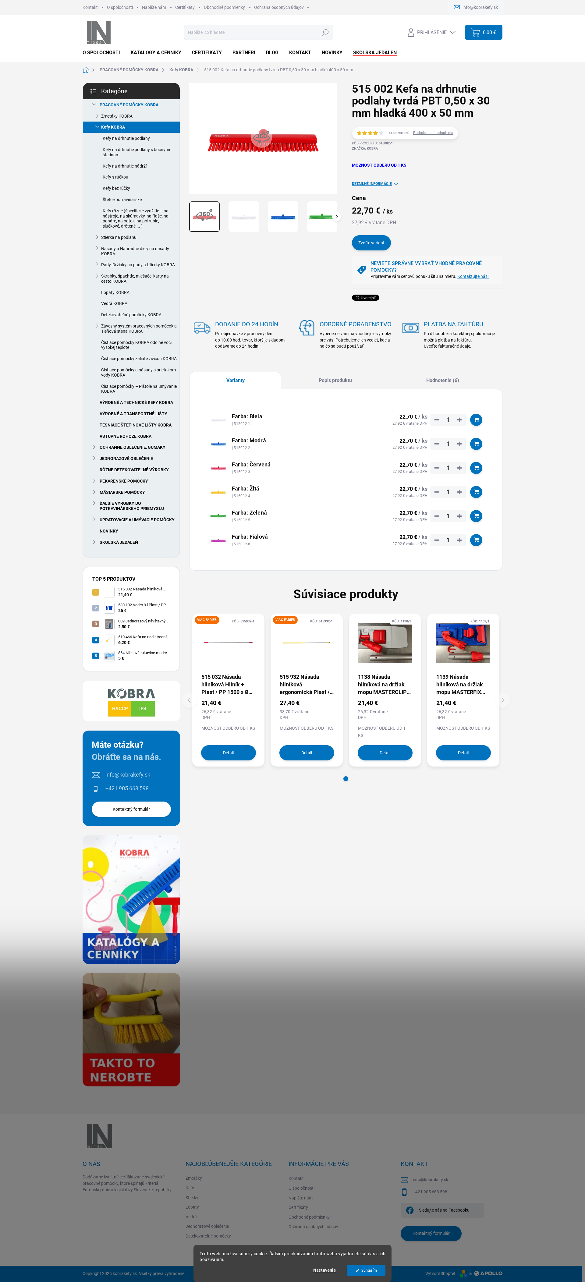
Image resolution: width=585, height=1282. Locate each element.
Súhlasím (369, 1270)
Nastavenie (324, 1270)
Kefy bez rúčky (116, 188)
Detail (228, 752)
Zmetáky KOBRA (117, 116)
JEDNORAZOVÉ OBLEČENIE (126, 458)
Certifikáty (185, 7)
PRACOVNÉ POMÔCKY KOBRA (129, 104)
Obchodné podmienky (224, 7)
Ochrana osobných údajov (279, 7)
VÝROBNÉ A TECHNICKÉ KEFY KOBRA (136, 402)
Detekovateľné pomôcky (208, 1236)
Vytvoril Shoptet (440, 1273)
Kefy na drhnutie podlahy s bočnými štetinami (136, 152)
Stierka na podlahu (118, 237)
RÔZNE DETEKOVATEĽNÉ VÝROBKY (134, 469)
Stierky (192, 1197)
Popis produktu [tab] (335, 380)
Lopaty (192, 1207)
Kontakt (90, 7)
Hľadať (325, 32)
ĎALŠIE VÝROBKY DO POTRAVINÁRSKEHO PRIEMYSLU (132, 506)
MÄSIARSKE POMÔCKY (122, 492)
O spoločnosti (120, 7)
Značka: (365, 149)
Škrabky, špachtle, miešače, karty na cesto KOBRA (135, 279)
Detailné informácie (372, 184)
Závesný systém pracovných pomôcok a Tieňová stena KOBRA (139, 329)
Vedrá (191, 1216)
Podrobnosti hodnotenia (433, 133)
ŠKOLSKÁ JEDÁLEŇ (119, 542)
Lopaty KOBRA (115, 292)
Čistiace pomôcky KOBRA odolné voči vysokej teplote (136, 345)
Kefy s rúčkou (115, 177)
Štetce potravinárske (122, 199)
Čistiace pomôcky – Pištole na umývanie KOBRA (139, 389)
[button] (345, 779)
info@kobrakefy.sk (127, 774)
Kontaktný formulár (131, 809)
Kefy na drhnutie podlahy (126, 138)
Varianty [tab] (235, 380)
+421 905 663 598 (127, 788)
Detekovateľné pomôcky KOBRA (131, 314)
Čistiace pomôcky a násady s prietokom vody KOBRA (138, 372)
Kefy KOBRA (113, 127)
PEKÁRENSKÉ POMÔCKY (124, 481)
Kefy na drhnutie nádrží (125, 166)
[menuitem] (104, 53)
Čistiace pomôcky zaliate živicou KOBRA (139, 358)
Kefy (190, 1187)
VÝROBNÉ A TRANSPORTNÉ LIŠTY (133, 413)
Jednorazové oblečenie (207, 1226)
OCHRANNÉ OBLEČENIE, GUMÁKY (132, 447)
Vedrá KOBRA (114, 303)
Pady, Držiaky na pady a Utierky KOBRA (138, 264)
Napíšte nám (154, 7)
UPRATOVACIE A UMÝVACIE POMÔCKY (137, 519)
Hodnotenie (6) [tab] (442, 380)
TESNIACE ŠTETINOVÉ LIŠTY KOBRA (136, 425)
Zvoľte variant (371, 242)
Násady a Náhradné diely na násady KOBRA (135, 251)
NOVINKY (109, 531)
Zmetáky (194, 1178)
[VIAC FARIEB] (228, 643)
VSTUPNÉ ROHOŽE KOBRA (125, 436)
